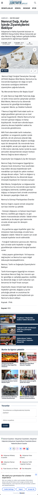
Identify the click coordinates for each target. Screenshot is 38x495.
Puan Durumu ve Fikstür (10, 468)
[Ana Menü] (2, 3)
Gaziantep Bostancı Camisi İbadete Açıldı (9, 381)
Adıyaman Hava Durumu (26, 456)
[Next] (27, 448)
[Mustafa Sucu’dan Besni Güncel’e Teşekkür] (28, 357)
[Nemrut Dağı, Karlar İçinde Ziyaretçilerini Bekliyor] (19, 57)
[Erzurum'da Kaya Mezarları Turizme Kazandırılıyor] (10, 390)
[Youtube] (24, 448)
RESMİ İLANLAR (7, 8)
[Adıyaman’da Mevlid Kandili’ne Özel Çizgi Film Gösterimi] (10, 357)
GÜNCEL (18, 8)
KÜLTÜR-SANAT (14, 18)
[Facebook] (10, 448)
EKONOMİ (26, 8)
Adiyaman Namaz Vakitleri (8, 463)
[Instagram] (17, 448)
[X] (13, 448)
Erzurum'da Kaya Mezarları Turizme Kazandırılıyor (9, 397)
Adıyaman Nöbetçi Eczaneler (8, 456)
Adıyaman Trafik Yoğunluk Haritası (26, 463)
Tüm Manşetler (26, 468)
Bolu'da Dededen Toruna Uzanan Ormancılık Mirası (27, 397)
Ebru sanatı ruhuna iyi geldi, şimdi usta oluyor (28, 381)
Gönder (5, 426)
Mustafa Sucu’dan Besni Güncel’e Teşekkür (27, 364)
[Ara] (35, 3)
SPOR (34, 8)
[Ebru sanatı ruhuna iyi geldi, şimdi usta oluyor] (28, 375)
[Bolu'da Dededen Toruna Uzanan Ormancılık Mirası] (28, 390)
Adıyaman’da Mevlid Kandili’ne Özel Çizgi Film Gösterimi (9, 365)
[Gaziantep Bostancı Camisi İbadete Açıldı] (10, 375)
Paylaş (6, 70)
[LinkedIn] (20, 448)
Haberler (4, 18)
